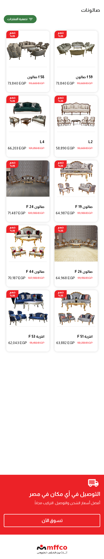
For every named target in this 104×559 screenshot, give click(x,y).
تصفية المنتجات (17, 19)
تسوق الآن (52, 520)
